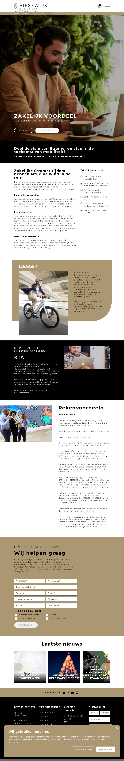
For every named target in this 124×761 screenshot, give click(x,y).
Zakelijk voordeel (43, 13)
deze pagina (34, 390)
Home (16, 13)
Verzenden (25, 625)
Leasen (23, 130)
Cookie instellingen (83, 749)
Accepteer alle (105, 749)
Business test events (29, 615)
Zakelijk (27, 13)
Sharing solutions (27, 618)
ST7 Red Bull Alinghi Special (73, 717)
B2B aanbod (47, 130)
